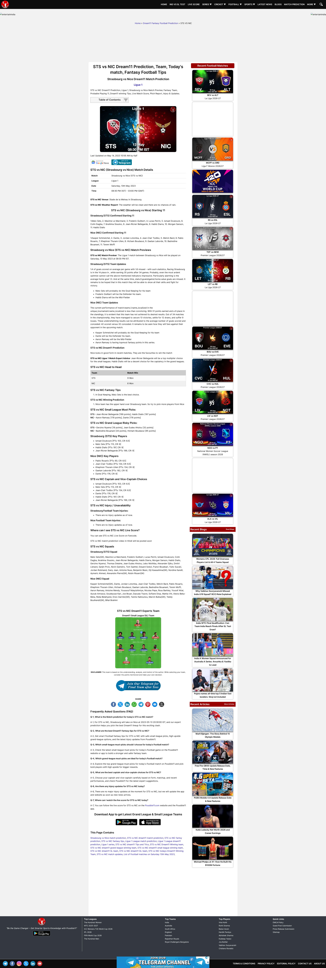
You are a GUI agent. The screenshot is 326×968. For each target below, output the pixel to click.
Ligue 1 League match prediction (141, 841)
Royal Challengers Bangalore (177, 942)
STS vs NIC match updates (110, 854)
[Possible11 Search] (321, 4)
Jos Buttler (223, 942)
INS (20, 963)
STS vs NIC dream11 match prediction (145, 838)
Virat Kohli (223, 922)
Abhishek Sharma (226, 935)
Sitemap (276, 932)
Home (164, 4)
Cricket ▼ (220, 4)
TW (121, 704)
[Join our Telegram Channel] (138, 685)
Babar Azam (224, 929)
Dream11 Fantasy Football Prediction (160, 23)
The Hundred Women (93, 922)
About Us (319, 963)
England (168, 932)
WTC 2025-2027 (91, 926)
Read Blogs (230, 529)
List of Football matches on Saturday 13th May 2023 (149, 854)
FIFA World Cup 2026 (93, 935)
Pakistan (168, 935)
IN (33, 963)
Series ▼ (207, 4)
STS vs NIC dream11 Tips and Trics (132, 844)
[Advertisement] (163, 14)
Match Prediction (294, 4)
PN (148, 704)
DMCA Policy (278, 922)
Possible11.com (152, 805)
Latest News (265, 4)
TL (141, 704)
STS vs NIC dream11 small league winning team (160, 847)
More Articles (229, 704)
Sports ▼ (249, 4)
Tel (6, 963)
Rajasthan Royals (172, 939)
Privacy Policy (266, 963)
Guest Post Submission (282, 926)
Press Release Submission (283, 929)
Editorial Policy (286, 963)
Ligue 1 (138, 84)
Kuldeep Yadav (225, 939)
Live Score (194, 4)
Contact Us (304, 963)
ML (155, 704)
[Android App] (42, 936)
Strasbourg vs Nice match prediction (108, 838)
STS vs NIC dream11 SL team (104, 851)
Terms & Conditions (244, 963)
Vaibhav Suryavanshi (227, 945)
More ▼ (311, 4)
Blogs (278, 4)
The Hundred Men (91, 939)
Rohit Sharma (224, 926)
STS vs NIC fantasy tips (112, 841)
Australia (168, 926)
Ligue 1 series (107, 844)
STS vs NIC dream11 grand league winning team (113, 847)
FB (114, 704)
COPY (162, 704)
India (167, 922)
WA (135, 704)
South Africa (170, 929)
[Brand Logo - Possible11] (42, 925)
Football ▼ (235, 4)
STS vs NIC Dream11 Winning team (166, 844)
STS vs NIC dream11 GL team (133, 851)
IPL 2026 (88, 932)
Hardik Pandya (225, 932)
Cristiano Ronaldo (226, 948)
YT (40, 963)
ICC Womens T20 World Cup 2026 (98, 929)
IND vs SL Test (177, 4)
